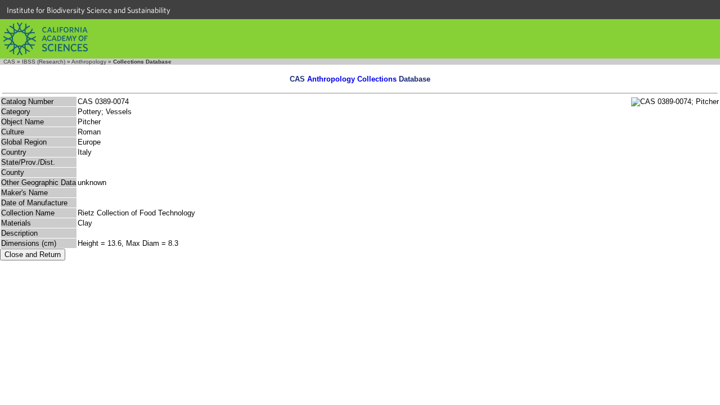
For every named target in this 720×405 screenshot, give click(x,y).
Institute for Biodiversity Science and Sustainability (88, 10)
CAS (9, 61)
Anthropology (88, 61)
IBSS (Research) (43, 61)
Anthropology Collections (352, 79)
